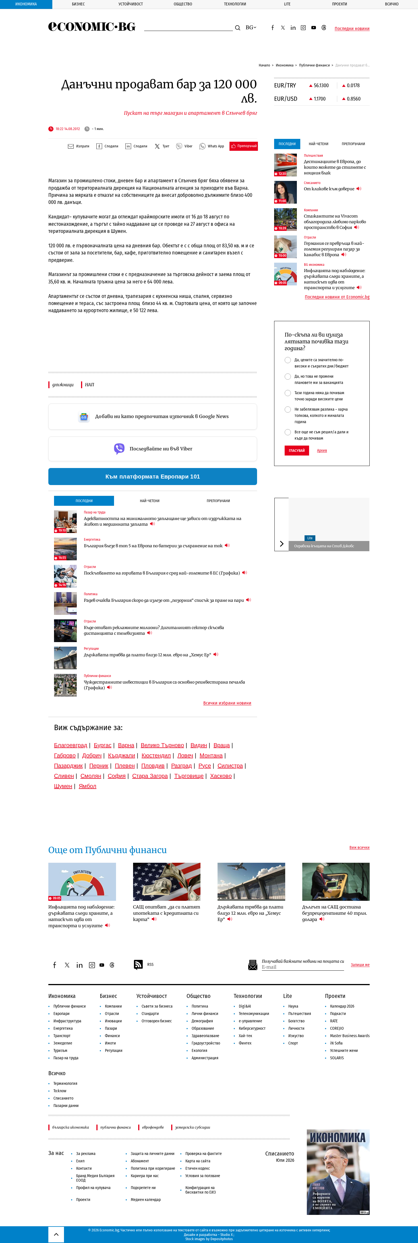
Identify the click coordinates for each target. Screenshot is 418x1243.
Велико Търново (162, 745)
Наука (293, 1006)
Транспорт (62, 1035)
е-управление (250, 1021)
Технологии (235, 4)
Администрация (205, 1058)
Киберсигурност (252, 1028)
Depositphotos (221, 1239)
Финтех (245, 1043)
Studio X (226, 1234)
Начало (264, 65)
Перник (98, 765)
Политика (200, 1006)
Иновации (113, 1021)
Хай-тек (245, 1035)
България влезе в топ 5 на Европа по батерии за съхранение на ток (154, 545)
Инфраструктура (67, 1021)
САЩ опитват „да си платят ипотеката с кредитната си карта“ (166, 913)
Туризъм (60, 1050)
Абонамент (140, 1161)
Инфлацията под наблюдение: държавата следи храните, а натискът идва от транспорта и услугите (334, 279)
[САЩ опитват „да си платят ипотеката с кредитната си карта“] (167, 882)
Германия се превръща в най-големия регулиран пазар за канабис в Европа (334, 249)
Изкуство (296, 1035)
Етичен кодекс (197, 1168)
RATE (334, 1021)
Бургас (102, 745)
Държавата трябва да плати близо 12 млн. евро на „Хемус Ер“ (148, 654)
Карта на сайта (197, 1161)
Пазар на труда (65, 1058)
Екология (199, 1050)
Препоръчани (218, 501)
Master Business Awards (350, 1035)
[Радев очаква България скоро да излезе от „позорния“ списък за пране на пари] (65, 603)
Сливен (64, 776)
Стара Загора (150, 776)
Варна (126, 745)
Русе (204, 765)
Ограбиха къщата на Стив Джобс (324, 546)
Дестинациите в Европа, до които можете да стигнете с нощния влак (335, 167)
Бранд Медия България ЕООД (95, 1178)
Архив (322, 451)
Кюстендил (156, 755)
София (117, 776)
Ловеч (185, 755)
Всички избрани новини (227, 703)
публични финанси (115, 1127)
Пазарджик (68, 765)
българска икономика (70, 1127)
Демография (202, 1021)
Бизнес (78, 4)
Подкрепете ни (143, 1187)
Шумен (63, 786)
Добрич (92, 755)
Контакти (84, 1168)
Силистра (230, 765)
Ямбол (87, 786)
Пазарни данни (66, 1105)
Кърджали (121, 755)
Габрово (65, 755)
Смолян (90, 776)
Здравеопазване (205, 1035)
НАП (89, 384)
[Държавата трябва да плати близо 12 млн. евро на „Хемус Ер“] (65, 658)
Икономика (26, 4)
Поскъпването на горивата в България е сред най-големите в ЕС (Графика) (162, 573)
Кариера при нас (145, 1175)
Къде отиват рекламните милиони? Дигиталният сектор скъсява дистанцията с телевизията (154, 630)
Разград (181, 765)
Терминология (65, 1083)
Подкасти (338, 1013)
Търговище (189, 776)
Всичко (392, 4)
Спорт (293, 1043)
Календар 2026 (342, 1006)
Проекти (339, 4)
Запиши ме (360, 965)
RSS (150, 964)
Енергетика (63, 1028)
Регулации (114, 1050)
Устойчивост (131, 4)
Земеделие (62, 1043)
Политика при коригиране (153, 1168)
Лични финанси (205, 1013)
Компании (113, 1006)
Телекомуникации (254, 1013)
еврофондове (153, 1127)
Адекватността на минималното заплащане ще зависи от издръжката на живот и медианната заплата (162, 521)
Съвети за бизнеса (157, 1006)
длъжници (63, 384)
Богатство (296, 1021)
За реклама (86, 1153)
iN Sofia (336, 1043)
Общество (183, 4)
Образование (203, 1028)
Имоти (110, 1043)
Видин (199, 745)
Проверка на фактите (203, 1153)
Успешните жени (344, 1050)
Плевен (125, 765)
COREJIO (337, 1028)
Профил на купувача (93, 1187)
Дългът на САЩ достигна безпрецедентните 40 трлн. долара (334, 913)
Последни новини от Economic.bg (337, 297)
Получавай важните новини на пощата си (303, 961)
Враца (222, 745)
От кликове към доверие (329, 188)
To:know (59, 1091)
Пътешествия (299, 1013)
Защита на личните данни (153, 1153)
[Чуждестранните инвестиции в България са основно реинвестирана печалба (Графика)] (65, 685)
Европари (61, 1013)
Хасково (221, 776)
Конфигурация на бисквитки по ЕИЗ (200, 1190)
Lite (287, 4)
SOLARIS (337, 1058)
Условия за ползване (202, 1175)
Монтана (211, 755)
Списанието (63, 1098)
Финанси (112, 1035)
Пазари (111, 1028)
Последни (84, 501)
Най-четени (150, 501)
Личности (296, 1028)
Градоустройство (206, 1043)
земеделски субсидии (192, 1127)
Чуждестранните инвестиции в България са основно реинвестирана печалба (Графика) (164, 685)
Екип (80, 1161)
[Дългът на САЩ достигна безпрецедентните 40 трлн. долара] (336, 882)
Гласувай (297, 450)
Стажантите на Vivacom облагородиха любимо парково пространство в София (335, 222)
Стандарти (150, 1013)
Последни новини (352, 28)
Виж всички (359, 848)
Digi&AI (245, 1006)
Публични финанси (314, 65)
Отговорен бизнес (157, 1021)
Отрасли (112, 1013)
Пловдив (153, 765)
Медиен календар (146, 1199)
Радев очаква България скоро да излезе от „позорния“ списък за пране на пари (164, 600)
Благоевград (70, 745)
